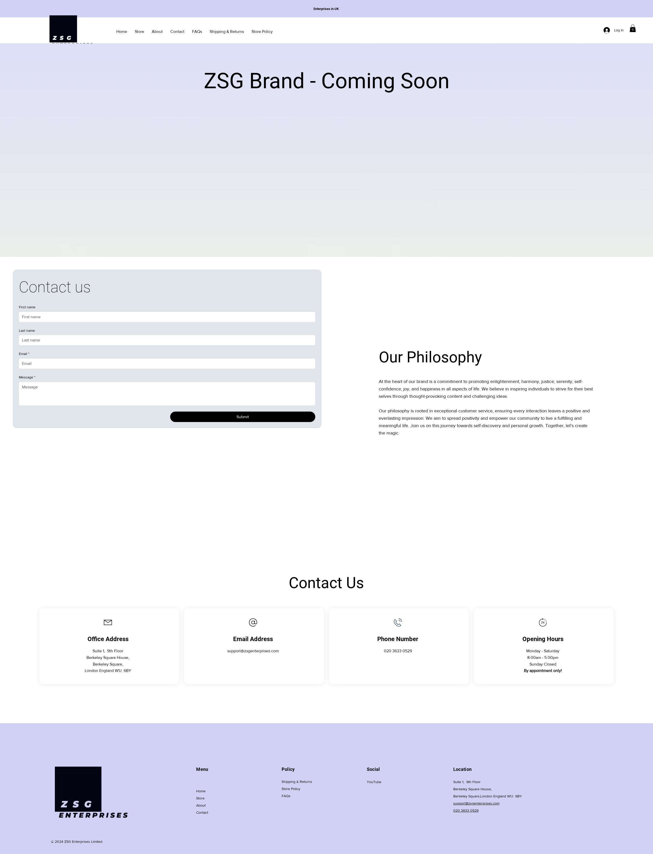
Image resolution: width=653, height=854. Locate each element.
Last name (27, 330)
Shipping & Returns (297, 782)
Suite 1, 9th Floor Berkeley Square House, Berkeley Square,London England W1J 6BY (487, 789)
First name (27, 307)
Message (27, 377)
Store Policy (291, 789)
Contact (202, 812)
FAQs (286, 796)
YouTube (374, 782)
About (201, 805)
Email (24, 354)
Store (200, 798)
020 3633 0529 (398, 651)
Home (201, 791)
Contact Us (326, 583)
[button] (633, 28)
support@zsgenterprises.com (253, 651)
